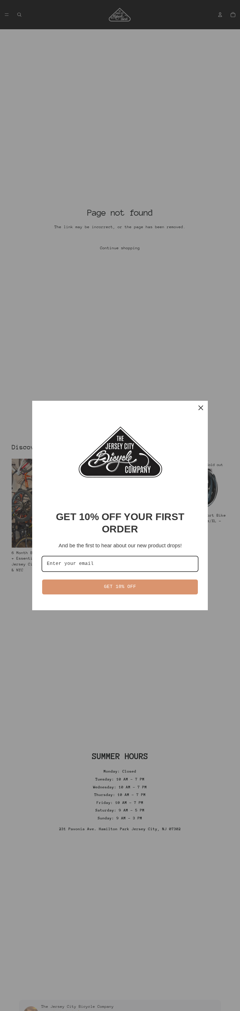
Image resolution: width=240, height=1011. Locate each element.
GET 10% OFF (120, 586)
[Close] (201, 408)
